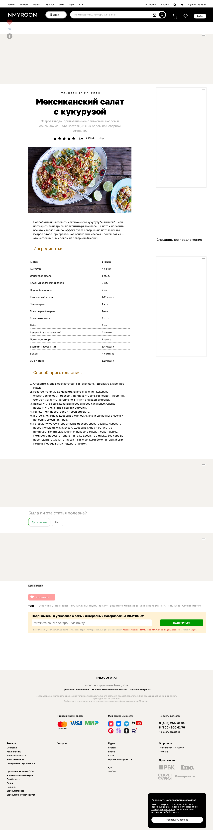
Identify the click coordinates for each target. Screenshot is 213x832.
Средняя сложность (156, 606)
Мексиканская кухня (134, 606)
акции (193, 630)
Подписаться (181, 622)
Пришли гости (116, 606)
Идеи (111, 743)
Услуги (36, 4)
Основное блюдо (60, 606)
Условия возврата (16, 755)
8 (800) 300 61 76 (172, 727)
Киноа (177, 606)
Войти (200, 16)
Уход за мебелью (16, 759)
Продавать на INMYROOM (20, 771)
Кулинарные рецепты (80, 93)
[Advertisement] (87, 58)
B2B (81, 4)
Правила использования (76, 689)
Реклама (163, 751)
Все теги (196, 606)
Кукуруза (186, 606)
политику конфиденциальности (166, 630)
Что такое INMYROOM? (171, 747)
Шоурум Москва (15, 790)
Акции (10, 783)
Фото (61, 4)
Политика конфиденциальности (109, 689)
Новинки (11, 787)
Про (71, 4)
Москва (165, 4)
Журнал (49, 4)
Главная (11, 4)
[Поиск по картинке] (154, 15)
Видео (111, 751)
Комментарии (35, 586)
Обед (41, 606)
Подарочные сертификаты (21, 763)
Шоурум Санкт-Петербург (21, 794)
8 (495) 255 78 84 (197, 4)
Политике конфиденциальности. (174, 808)
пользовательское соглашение (137, 630)
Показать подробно (169, 731)
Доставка (12, 747)
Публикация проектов (120, 759)
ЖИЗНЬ (112, 771)
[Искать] (162, 15)
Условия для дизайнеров (20, 775)
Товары (24, 4)
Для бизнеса (13, 779)
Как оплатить (14, 751)
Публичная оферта (140, 689)
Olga (102, 138)
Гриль (72, 606)
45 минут (103, 606)
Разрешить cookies (177, 819)
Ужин (48, 606)
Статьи (112, 747)
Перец (170, 606)
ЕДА (110, 767)
